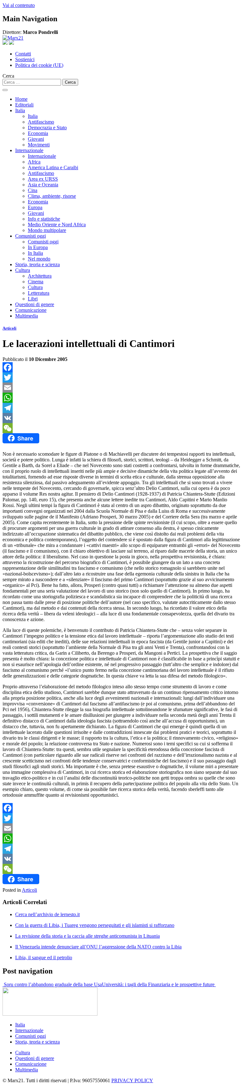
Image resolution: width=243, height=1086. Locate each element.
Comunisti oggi (30, 236)
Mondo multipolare (47, 230)
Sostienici (24, 59)
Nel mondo (39, 258)
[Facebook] (121, 367)
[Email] (121, 387)
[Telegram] (121, 408)
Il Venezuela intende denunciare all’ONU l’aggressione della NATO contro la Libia (98, 946)
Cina (32, 190)
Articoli (9, 328)
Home (21, 99)
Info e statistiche (44, 219)
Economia (38, 133)
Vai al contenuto (19, 5)
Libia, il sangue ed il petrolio (43, 957)
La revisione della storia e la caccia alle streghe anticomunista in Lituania (87, 936)
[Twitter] (121, 377)
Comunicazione (31, 310)
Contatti (23, 53)
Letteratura (38, 293)
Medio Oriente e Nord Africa (57, 224)
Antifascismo (41, 122)
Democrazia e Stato (47, 127)
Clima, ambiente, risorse (52, 196)
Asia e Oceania (43, 184)
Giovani (36, 139)
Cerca (8, 76)
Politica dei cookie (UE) (39, 65)
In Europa (38, 247)
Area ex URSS (43, 179)
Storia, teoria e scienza (37, 264)
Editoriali (24, 104)
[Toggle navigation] (5, 90)
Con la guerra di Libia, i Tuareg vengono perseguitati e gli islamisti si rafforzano (94, 925)
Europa (35, 207)
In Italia (35, 253)
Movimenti (39, 144)
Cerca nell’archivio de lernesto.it (47, 914)
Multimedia (26, 315)
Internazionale (29, 150)
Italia (20, 110)
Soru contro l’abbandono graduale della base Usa (52, 984)
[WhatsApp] (121, 398)
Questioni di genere (34, 304)
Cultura (22, 270)
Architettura (40, 276)
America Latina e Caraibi (53, 167)
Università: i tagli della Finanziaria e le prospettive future (159, 984)
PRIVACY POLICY (132, 1080)
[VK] (121, 418)
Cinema (35, 281)
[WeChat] (121, 428)
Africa (34, 161)
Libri (33, 298)
